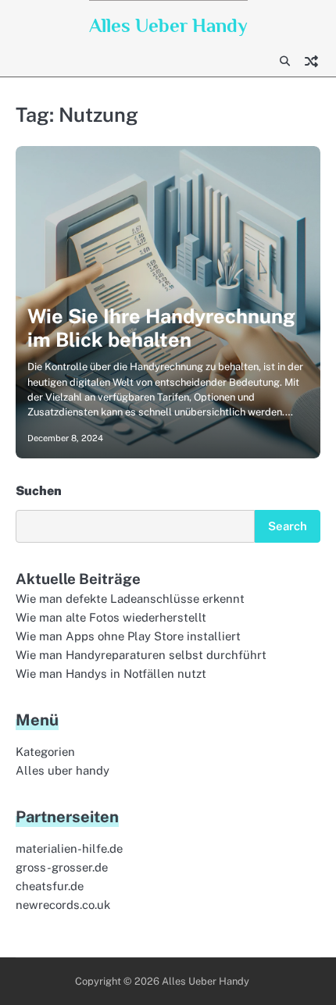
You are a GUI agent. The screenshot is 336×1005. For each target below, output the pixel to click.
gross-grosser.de (62, 867)
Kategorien (45, 751)
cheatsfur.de (50, 886)
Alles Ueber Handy (168, 25)
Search (287, 526)
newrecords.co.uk (63, 904)
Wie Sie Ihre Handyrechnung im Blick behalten (161, 328)
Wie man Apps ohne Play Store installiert (128, 636)
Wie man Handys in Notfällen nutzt (111, 673)
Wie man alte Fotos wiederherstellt (111, 617)
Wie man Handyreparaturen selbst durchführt (141, 654)
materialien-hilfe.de (69, 848)
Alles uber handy (62, 770)
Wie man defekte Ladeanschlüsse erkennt (130, 598)
